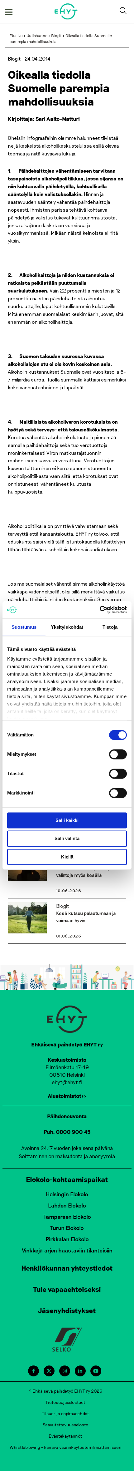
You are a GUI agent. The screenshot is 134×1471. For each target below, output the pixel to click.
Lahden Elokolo (67, 1205)
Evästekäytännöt (65, 1436)
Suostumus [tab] (24, 627)
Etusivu (16, 35)
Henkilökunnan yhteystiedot (67, 1268)
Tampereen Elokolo (67, 1216)
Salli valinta (67, 838)
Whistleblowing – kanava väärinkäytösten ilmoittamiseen (66, 1447)
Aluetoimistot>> (67, 1096)
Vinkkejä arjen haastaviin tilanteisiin (67, 1250)
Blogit (56, 35)
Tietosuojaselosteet (65, 1402)
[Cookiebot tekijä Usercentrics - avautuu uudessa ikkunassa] (99, 610)
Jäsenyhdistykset (67, 1310)
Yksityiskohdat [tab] (67, 627)
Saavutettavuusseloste (65, 1424)
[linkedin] (80, 1371)
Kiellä (67, 856)
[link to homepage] (66, 11)
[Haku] (124, 11)
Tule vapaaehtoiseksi (67, 1289)
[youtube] (95, 1371)
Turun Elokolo (67, 1227)
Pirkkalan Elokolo (67, 1239)
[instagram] (65, 1371)
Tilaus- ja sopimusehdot (65, 1413)
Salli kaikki (67, 820)
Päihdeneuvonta (67, 1116)
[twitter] (49, 1371)
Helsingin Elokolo (67, 1194)
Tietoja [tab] (110, 627)
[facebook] (33, 1371)
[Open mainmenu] (8, 11)
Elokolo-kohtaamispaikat (67, 1179)
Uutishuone (36, 35)
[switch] (118, 754)
